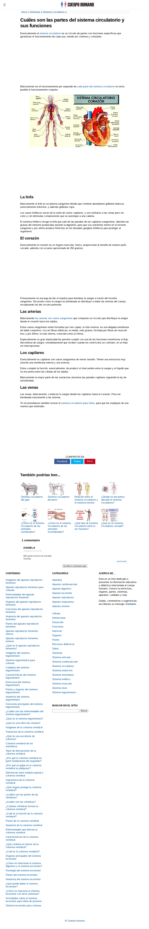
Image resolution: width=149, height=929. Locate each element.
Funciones (57, 626)
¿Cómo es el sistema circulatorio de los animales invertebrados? (59, 527)
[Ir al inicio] (77, 7)
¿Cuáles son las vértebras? (21, 801)
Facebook (62, 461)
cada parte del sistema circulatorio (96, 86)
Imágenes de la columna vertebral (24, 727)
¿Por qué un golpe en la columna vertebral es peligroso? (23, 767)
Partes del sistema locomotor (22, 875)
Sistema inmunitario (63, 674)
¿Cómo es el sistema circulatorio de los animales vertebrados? (32, 527)
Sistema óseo (59, 688)
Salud (55, 648)
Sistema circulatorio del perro (58, 498)
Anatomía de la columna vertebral (24, 825)
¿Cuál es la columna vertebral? (23, 851)
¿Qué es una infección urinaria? (23, 723)
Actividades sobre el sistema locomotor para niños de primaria (23, 900)
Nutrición (57, 631)
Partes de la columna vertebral (22, 820)
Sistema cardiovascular (65, 661)
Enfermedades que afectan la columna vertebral (21, 831)
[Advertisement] (74, 61)
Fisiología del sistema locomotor (23, 870)
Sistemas (35, 12)
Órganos (57, 635)
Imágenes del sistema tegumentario (18, 654)
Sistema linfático (61, 679)
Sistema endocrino (62, 670)
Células (56, 613)
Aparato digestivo (61, 588)
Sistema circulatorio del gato (32, 498)
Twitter (77, 461)
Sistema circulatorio (54, 12)
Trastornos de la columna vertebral (25, 731)
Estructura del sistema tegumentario (18, 683)
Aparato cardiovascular (64, 584)
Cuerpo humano (76, 920)
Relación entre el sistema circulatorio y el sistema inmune (86, 499)
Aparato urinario (61, 606)
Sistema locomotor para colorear (23, 905)
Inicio (24, 12)
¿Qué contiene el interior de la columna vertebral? (22, 846)
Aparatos (57, 580)
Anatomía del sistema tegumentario (17, 698)
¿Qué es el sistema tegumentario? (24, 718)
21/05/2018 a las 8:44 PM (32, 551)
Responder (122, 561)
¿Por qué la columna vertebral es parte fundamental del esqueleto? (24, 759)
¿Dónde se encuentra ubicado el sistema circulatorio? (112, 499)
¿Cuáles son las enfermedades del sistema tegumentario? (24, 713)
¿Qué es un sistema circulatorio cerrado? (112, 524)
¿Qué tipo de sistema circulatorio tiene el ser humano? (86, 526)
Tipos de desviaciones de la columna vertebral (21, 752)
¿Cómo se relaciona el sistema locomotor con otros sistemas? (22, 892)
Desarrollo (57, 622)
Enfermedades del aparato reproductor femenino (20, 596)
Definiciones (59, 618)
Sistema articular (61, 657)
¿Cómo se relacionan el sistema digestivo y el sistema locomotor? (24, 865)
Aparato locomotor (62, 593)
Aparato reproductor (63, 597)
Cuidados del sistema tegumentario (17, 669)
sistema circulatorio (50, 33)
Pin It (90, 461)
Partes (55, 639)
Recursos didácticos (63, 644)
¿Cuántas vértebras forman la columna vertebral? (22, 808)
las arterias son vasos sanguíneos (53, 318)
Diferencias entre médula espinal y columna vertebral (24, 774)
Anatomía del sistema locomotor (23, 879)
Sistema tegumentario (64, 692)
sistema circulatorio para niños (78, 403)
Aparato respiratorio (63, 601)
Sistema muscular (62, 683)
